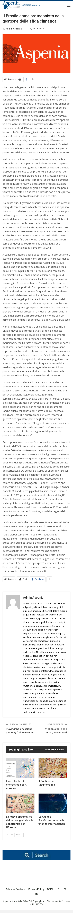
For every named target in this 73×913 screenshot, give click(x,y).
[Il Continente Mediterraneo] (53, 768)
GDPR (50, 889)
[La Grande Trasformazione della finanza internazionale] (53, 803)
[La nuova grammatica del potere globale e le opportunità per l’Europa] (20, 803)
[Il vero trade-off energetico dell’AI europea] (20, 768)
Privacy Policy (36, 889)
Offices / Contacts (15, 889)
